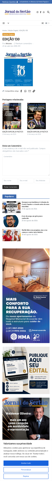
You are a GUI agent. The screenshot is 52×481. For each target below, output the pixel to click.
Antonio (9, 43)
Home (4, 30)
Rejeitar (26, 476)
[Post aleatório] (43, 23)
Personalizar (26, 470)
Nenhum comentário (24, 43)
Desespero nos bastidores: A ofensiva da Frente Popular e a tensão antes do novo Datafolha (35, 204)
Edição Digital (13, 30)
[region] (26, 460)
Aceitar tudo (26, 463)
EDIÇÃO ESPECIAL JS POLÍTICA (12, 132)
